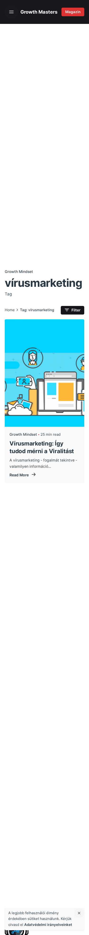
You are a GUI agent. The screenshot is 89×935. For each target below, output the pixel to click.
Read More (19, 475)
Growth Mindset (19, 271)
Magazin (72, 12)
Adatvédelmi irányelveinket (48, 924)
